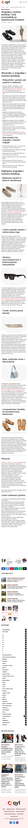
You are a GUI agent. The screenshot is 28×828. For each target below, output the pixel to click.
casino (14, 663)
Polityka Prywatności (9, 811)
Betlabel (14, 659)
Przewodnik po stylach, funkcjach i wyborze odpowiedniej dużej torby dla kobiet (20, 782)
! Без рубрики (14, 629)
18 (14, 642)
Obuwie (14, 690)
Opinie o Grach (14, 693)
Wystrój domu (14, 722)
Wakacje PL (14, 720)
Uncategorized (14, 716)
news (14, 686)
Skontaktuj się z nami (10, 813)
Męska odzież (14, 680)
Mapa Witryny (14, 816)
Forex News (14, 669)
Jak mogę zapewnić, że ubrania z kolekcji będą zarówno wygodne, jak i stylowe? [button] (12, 518)
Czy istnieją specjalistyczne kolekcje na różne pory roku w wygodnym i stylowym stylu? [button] (13, 508)
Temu (14, 712)
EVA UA (14, 667)
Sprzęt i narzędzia (14, 703)
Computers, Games (14, 665)
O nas (3, 809)
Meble (14, 678)
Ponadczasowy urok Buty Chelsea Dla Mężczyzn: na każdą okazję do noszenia (20, 751)
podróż (14, 695)
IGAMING (14, 671)
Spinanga (14, 701)
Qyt (10, 491)
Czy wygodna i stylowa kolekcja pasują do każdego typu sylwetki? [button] (13, 499)
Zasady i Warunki (20, 811)
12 (14, 638)
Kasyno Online (14, 674)
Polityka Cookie (10, 809)
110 (14, 636)
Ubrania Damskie (14, 714)
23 (14, 644)
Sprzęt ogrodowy (14, 705)
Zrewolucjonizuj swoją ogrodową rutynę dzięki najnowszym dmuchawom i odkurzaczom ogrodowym (16, 589)
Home (2, 7)
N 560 (14, 684)
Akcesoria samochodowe (14, 657)
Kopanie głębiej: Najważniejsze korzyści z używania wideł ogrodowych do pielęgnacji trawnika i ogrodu (16, 602)
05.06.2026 (14, 631)
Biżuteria (14, 661)
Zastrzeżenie (20, 813)
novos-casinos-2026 (14, 688)
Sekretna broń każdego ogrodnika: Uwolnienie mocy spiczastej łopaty (15, 595)
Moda (7, 7)
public (14, 697)
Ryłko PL (14, 699)
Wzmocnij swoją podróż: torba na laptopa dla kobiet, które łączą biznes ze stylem (7, 782)
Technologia (14, 710)
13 (14, 640)
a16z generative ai (14, 655)
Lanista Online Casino (14, 676)
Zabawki (14, 724)
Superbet (14, 707)
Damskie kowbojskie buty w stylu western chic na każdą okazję (7, 750)
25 (14, 646)
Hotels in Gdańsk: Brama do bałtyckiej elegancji (15, 580)
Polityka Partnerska (21, 809)
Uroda (14, 718)
